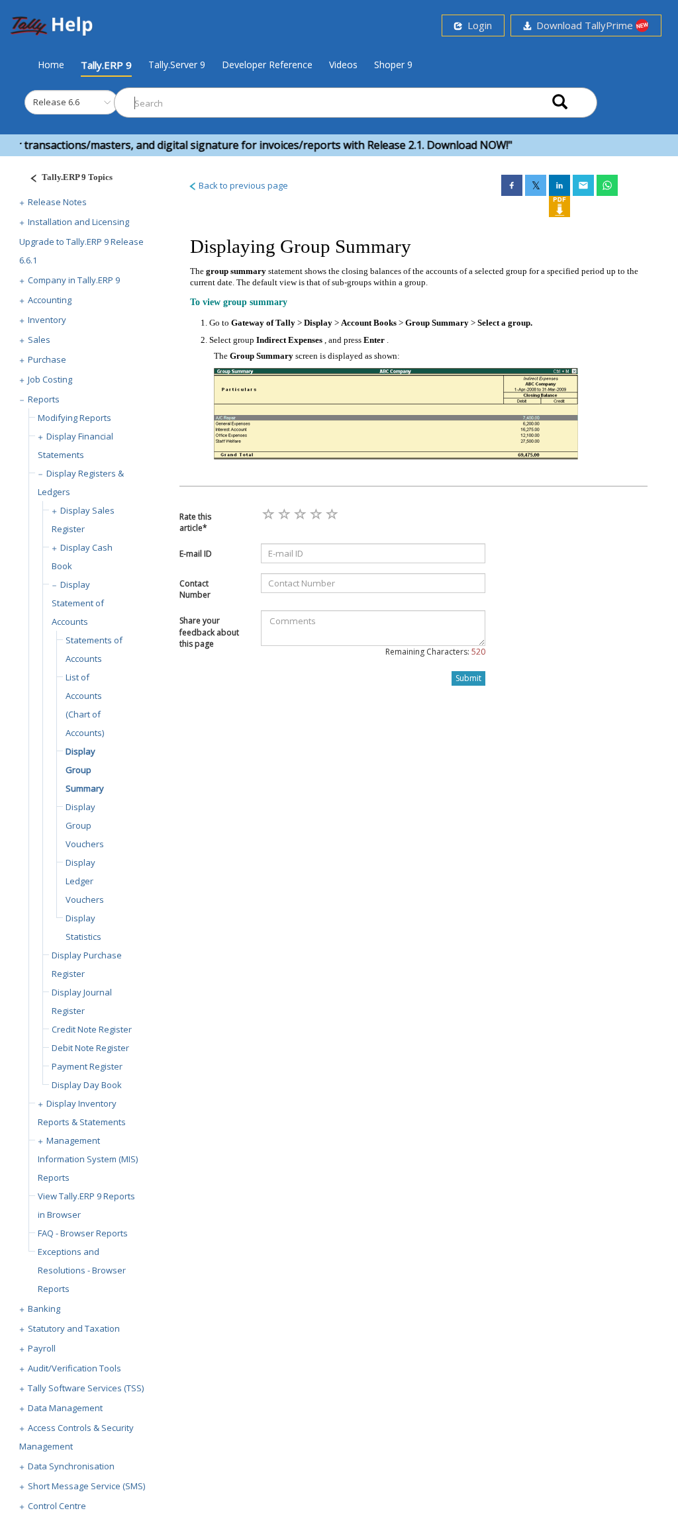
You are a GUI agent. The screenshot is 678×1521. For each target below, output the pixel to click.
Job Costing (50, 379)
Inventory (47, 320)
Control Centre (57, 1506)
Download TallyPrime (583, 25)
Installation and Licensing (78, 222)
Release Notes (57, 202)
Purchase (47, 359)
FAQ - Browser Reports (83, 1233)
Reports (44, 399)
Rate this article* (195, 522)
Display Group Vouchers (85, 825)
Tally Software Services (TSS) (86, 1388)
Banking (44, 1308)
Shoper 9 (393, 64)
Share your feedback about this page (209, 632)
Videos (343, 64)
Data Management (65, 1408)
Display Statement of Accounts (78, 602)
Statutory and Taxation (74, 1328)
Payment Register (87, 1066)
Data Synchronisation (71, 1466)
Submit (468, 678)
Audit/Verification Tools (74, 1368)
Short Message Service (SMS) (86, 1486)
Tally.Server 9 (176, 64)
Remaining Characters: (435, 651)
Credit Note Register (92, 1029)
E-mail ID (195, 553)
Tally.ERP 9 (106, 64)
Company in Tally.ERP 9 (74, 280)
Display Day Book (87, 1085)
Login (477, 25)
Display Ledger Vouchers (85, 880)
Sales (39, 340)
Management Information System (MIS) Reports (88, 1158)
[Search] (559, 103)
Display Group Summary (85, 769)
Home (51, 64)
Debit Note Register (90, 1048)
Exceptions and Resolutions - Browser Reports (82, 1270)
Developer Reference (267, 64)
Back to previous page (242, 185)
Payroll (42, 1348)
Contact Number (195, 589)
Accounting (50, 300)
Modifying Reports (74, 418)
